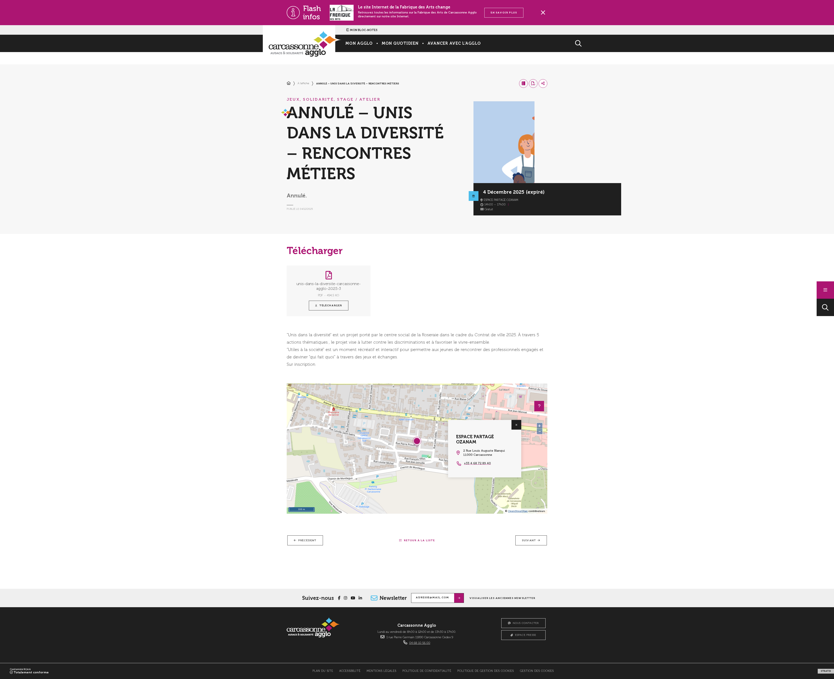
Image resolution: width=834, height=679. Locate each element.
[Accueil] (289, 83)
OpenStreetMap (518, 511)
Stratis (826, 671)
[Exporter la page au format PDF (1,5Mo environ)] (533, 83)
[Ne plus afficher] (543, 12)
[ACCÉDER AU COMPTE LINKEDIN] (360, 598)
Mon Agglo (359, 43)
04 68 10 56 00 (419, 643)
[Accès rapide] (825, 290)
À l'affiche (303, 83)
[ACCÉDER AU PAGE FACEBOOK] (339, 598)
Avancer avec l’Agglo (454, 43)
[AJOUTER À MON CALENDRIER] (473, 196)
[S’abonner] (459, 598)
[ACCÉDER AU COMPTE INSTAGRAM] (345, 598)
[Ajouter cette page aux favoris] (523, 83)
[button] (825, 307)
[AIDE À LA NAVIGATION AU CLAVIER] (539, 406)
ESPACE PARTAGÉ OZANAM (475, 439)
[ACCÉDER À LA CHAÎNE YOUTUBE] (353, 598)
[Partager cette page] (543, 83)
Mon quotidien (400, 43)
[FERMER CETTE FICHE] (516, 425)
